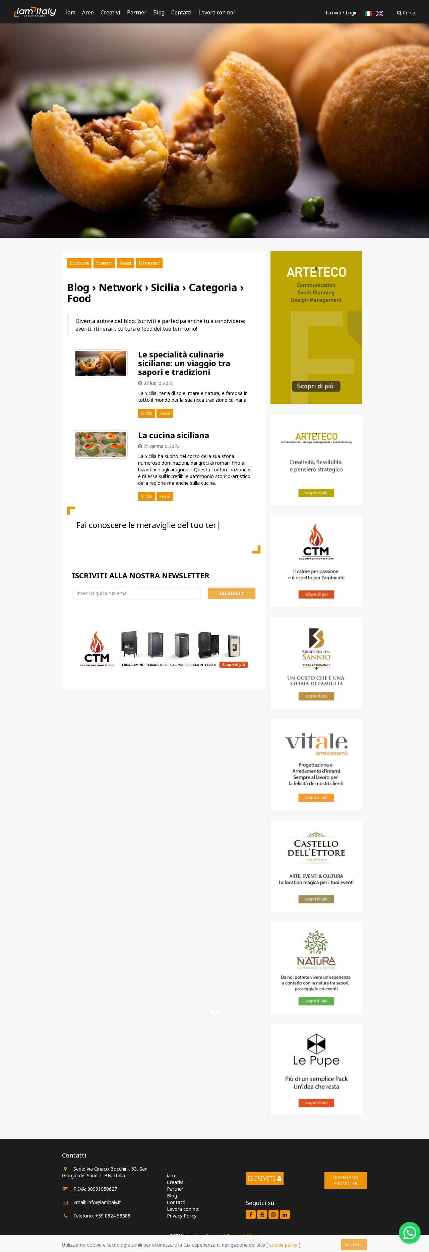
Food (125, 263)
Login (352, 12)
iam (70, 12)
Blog (159, 12)
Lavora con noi (216, 12)
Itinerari (149, 263)
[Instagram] (273, 1214)
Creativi (110, 12)
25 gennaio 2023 (161, 446)
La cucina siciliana (173, 435)
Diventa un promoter (345, 1180)
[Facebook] (251, 1214)
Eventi (104, 263)
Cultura (79, 263)
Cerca (408, 12)
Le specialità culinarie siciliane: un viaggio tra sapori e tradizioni (184, 363)
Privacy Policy (181, 1215)
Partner (136, 12)
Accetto (354, 1244)
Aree (88, 12)
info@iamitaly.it (104, 1202)
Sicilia (146, 413)
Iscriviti (333, 12)
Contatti (181, 12)
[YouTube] (262, 1214)
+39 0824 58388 (112, 1215)
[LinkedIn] (285, 1214)
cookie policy (283, 1245)
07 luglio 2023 (158, 383)
